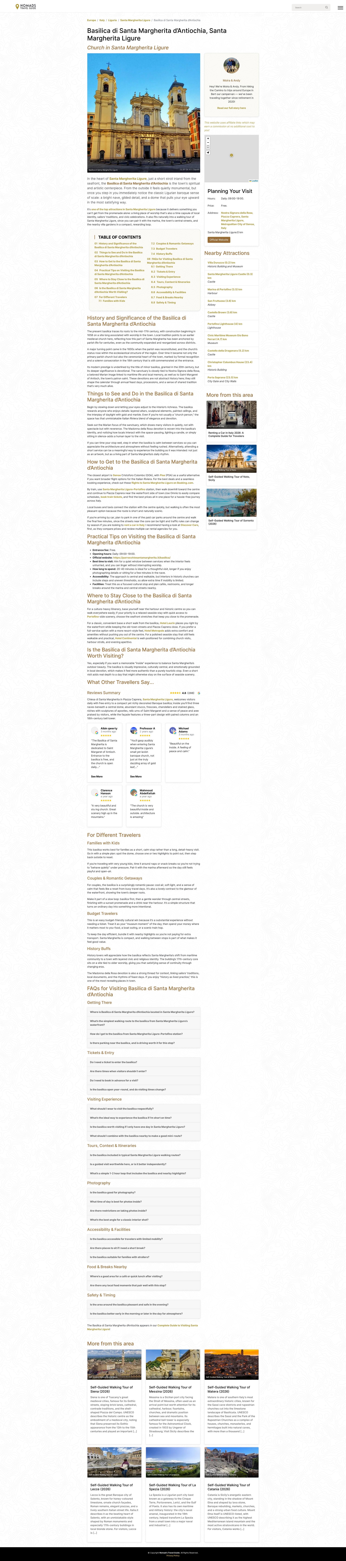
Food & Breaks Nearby (169, 297)
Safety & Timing (166, 302)
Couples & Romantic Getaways (175, 243)
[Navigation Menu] (340, 8)
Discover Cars (189, 525)
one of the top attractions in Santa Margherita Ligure (123, 209)
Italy (102, 20)
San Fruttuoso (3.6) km (222, 300)
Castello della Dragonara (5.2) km (228, 350)
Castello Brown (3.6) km (222, 312)
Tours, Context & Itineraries (173, 282)
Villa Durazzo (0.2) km (221, 262)
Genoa (117, 475)
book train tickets (111, 496)
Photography (165, 287)
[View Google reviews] (199, 693)
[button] (97, 775)
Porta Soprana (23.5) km (223, 377)
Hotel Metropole (154, 630)
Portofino (139, 489)
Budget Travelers (166, 248)
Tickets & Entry (166, 271)
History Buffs (164, 253)
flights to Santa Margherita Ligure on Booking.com (162, 482)
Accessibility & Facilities (171, 292)
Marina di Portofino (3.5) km (225, 289)
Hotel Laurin (167, 623)
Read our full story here (231, 108)
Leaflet (254, 180)
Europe (91, 20)
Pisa (162, 475)
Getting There (164, 266)
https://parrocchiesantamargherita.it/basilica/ (141, 557)
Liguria (112, 20)
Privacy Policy (173, 1555)
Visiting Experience (168, 276)
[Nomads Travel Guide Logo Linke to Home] (26, 7)
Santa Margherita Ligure (135, 20)
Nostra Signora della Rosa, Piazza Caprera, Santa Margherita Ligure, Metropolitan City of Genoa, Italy (238, 220)
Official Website (219, 239)
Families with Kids (114, 300)
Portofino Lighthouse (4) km (225, 323)
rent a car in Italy (134, 525)
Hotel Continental (126, 638)
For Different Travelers (113, 297)
